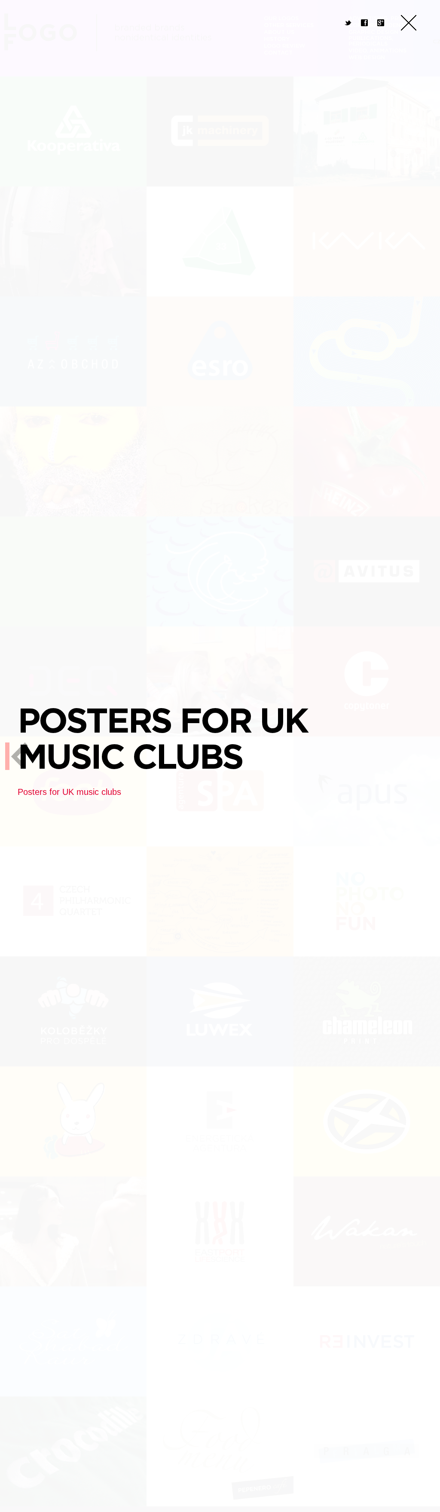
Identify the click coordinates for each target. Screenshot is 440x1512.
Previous (17, 756)
